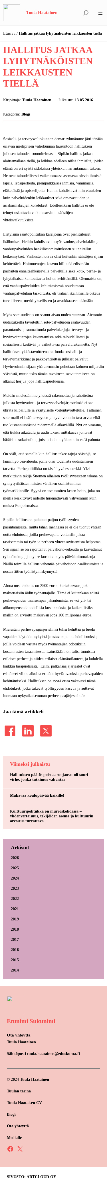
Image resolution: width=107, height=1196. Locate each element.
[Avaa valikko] (100, 12)
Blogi (25, 114)
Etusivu (9, 33)
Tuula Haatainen (41, 12)
